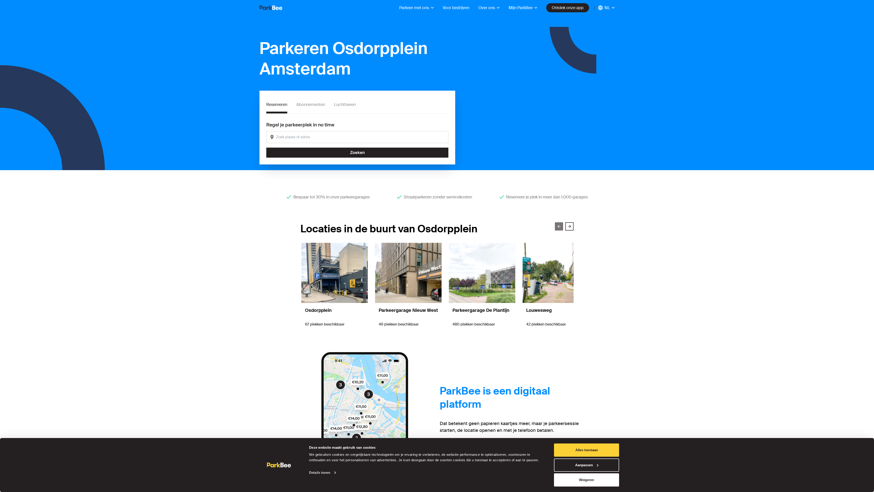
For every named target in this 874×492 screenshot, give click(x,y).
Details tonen (319, 472)
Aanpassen (584, 465)
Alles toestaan (586, 450)
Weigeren (586, 480)
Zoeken (357, 152)
